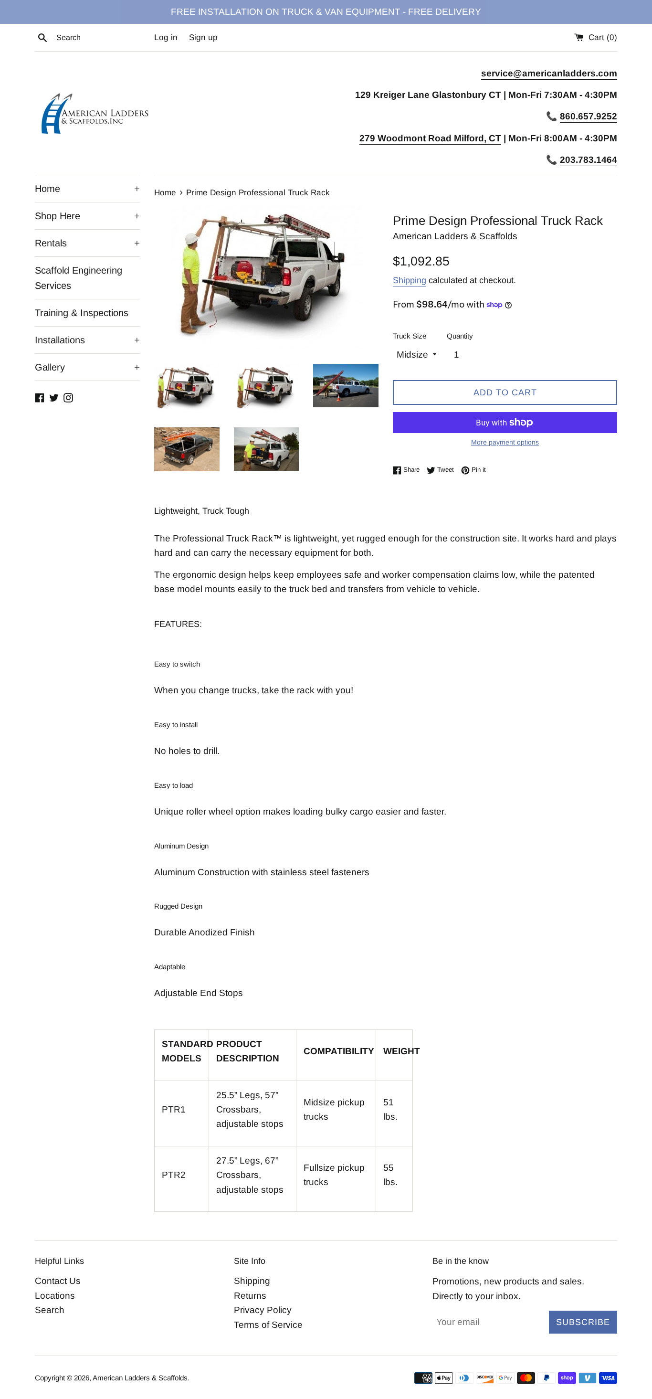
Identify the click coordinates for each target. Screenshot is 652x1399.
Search (49, 1310)
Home (87, 188)
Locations (55, 1296)
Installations (87, 340)
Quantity (460, 336)
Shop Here (87, 216)
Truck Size (409, 336)
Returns (250, 1296)
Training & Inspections (81, 312)
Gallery (87, 367)
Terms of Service (268, 1325)
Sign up (203, 37)
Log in (166, 37)
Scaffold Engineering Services (78, 278)
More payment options (505, 442)
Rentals (87, 243)
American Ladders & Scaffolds (140, 1378)
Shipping (409, 280)
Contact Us (58, 1281)
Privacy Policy (263, 1310)
